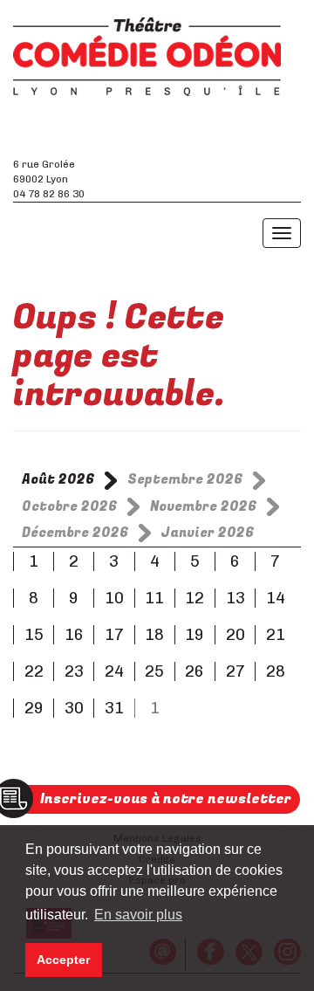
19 (194, 634)
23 (74, 671)
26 (194, 671)
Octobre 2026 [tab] (70, 506)
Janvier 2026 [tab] (208, 532)
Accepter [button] (63, 960)
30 (74, 708)
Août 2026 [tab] (58, 479)
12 (194, 598)
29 (34, 708)
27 (235, 671)
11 (154, 598)
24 (114, 671)
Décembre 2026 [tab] (75, 532)
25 (154, 671)
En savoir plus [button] (138, 914)
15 (34, 634)
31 (114, 708)
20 (235, 634)
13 (235, 598)
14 (275, 598)
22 (34, 671)
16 (74, 634)
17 (114, 634)
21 (275, 634)
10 (114, 598)
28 (275, 671)
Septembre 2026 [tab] (185, 479)
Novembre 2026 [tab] (203, 506)
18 (154, 634)
